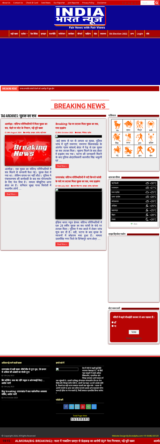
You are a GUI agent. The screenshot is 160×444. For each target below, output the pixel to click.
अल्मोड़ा (27, 133)
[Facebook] (123, 3)
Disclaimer (101, 3)
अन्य (132, 33)
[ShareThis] (135, 3)
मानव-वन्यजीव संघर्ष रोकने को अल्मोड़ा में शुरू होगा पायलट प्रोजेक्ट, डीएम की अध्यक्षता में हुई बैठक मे (55, 88)
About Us (6, 3)
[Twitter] (125, 3)
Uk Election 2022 (118, 33)
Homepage (5, 33)
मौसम (135, 224)
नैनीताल (84, 133)
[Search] (157, 2)
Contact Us (18, 3)
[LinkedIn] (129, 3)
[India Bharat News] (80, 17)
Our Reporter (59, 3)
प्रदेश (23, 33)
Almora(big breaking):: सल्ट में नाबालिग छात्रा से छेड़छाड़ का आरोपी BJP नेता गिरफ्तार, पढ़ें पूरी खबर (60, 441)
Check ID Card (32, 3)
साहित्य (88, 33)
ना (115, 326)
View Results (134, 338)
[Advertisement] (80, 61)
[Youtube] (132, 3)
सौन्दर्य (79, 33)
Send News (45, 3)
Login (140, 33)
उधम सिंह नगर (77, 186)
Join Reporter (73, 3)
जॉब (147, 33)
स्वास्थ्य (103, 33)
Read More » (11, 194)
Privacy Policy (88, 3)
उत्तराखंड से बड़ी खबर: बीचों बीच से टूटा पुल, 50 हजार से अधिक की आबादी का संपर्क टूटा (24, 370)
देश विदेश (34, 33)
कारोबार (71, 33)
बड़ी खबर (14, 33)
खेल (95, 33)
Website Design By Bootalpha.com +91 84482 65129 (135, 436)
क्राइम (43, 33)
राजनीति (52, 33)
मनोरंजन (62, 33)
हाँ (115, 322)
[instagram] (138, 3)
